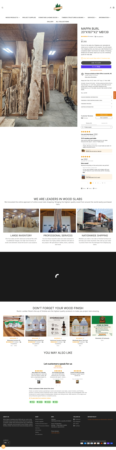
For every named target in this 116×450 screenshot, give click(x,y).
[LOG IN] (110, 7)
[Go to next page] (105, 183)
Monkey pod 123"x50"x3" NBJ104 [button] (93, 151)
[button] (84, 36)
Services (91, 17)
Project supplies (29, 17)
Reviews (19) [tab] (89, 123)
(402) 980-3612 (55, 432)
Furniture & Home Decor (48, 17)
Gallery (50, 21)
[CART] (113, 7)
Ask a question (104, 117)
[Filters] (82, 127)
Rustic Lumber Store (90, 441)
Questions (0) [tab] (104, 123)
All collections (62, 21)
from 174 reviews (58, 367)
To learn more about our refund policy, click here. (100, 419)
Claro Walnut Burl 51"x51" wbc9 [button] (93, 177)
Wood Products (12, 17)
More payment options (96, 70)
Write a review (104, 115)
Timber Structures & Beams (73, 17)
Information (104, 17)
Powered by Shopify (101, 441)
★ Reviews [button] (114, 95)
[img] (58, 366)
